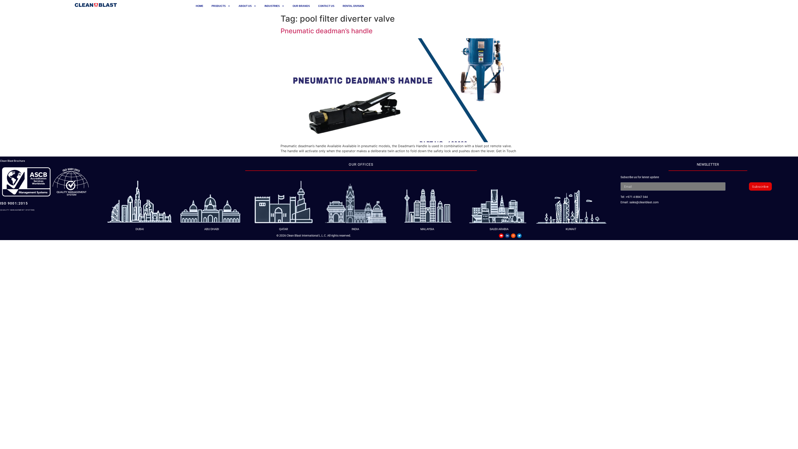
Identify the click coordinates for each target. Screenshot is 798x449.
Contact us (326, 6)
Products (219, 6)
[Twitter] (519, 235)
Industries (272, 6)
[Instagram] (513, 235)
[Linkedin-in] (507, 235)
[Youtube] (501, 235)
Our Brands (301, 6)
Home (199, 6)
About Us (245, 6)
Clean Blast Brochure (12, 160)
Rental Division (353, 6)
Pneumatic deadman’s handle (327, 31)
